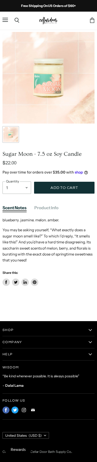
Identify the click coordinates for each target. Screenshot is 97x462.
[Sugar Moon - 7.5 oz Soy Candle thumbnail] (11, 134)
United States (23, 435)
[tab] (14, 209)
